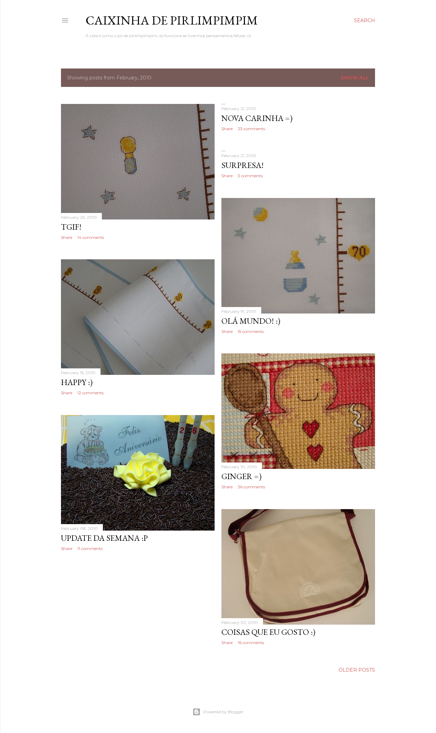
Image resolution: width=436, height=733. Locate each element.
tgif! (71, 227)
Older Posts (357, 670)
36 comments (251, 486)
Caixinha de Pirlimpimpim (171, 20)
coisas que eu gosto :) (268, 632)
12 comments (90, 392)
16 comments (251, 642)
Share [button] (66, 237)
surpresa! (242, 165)
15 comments (251, 331)
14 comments (90, 237)
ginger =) (241, 476)
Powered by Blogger (223, 711)
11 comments (90, 548)
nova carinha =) (257, 118)
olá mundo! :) (250, 321)
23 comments (251, 128)
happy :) (77, 382)
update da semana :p (104, 538)
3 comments (250, 175)
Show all (355, 78)
